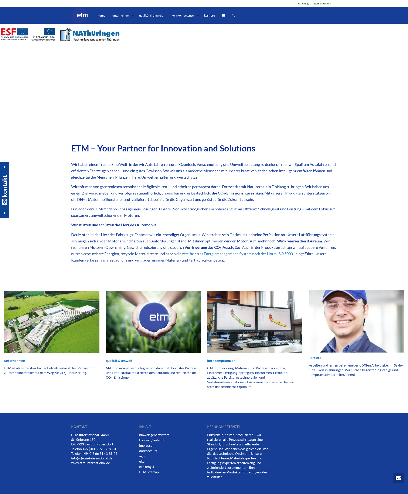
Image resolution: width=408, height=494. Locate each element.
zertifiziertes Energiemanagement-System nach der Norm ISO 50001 (238, 253)
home (101, 15)
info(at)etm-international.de (91, 458)
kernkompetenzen (184, 15)
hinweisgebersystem (154, 435)
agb (141, 456)
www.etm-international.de (90, 463)
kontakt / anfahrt (151, 440)
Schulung (303, 3)
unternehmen (121, 15)
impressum (147, 445)
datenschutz (148, 451)
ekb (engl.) (146, 467)
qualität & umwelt (151, 15)
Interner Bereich (322, 3)
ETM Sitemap (149, 472)
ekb (141, 461)
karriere (209, 15)
